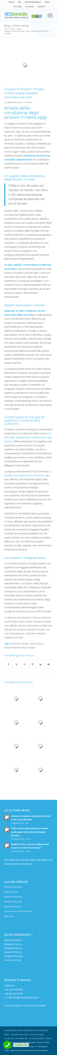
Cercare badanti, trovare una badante (25, 1005)
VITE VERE (17, 7)
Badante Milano (13, 940)
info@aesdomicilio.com (26, 997)
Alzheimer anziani (19, 643)
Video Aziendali (42, 1051)
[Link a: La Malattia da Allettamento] (40, 722)
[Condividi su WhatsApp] (25, 664)
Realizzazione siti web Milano (22, 1051)
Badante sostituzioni (13, 897)
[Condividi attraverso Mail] (49, 664)
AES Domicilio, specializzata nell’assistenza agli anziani (28, 437)
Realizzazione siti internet (18, 864)
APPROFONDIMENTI (33, 2)
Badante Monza (13, 948)
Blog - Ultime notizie (16, 25)
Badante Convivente (13, 887)
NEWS (11, 2)
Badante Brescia (13, 956)
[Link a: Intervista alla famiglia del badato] (16, 769)
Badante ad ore (11, 892)
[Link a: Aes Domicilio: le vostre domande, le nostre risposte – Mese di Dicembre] (40, 698)
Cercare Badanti (12, 647)
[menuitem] (11, 2)
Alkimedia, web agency (37, 859)
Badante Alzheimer (13, 902)
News (29, 102)
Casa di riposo (36, 643)
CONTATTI (41, 7)
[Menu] (48, 15)
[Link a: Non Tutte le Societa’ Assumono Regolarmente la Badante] (40, 746)
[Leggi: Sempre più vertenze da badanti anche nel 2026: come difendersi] (7, 817)
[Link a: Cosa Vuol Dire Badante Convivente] (16, 746)
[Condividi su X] (17, 664)
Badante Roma (12, 952)
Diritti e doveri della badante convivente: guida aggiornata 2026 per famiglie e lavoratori (29, 831)
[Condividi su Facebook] (8, 664)
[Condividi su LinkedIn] (41, 664)
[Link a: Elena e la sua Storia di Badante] (40, 769)
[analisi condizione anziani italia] (24, 65)
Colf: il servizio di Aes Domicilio (18, 911)
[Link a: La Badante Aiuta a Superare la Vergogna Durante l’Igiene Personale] (16, 698)
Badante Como (12, 944)
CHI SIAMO (29, 7)
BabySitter (9, 916)
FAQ (19, 2)
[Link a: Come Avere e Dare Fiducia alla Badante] (16, 722)
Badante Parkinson (12, 906)
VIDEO (47, 2)
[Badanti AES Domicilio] (23, 15)
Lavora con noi (12, 960)
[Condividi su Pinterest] (32, 664)
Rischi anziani (28, 647)
